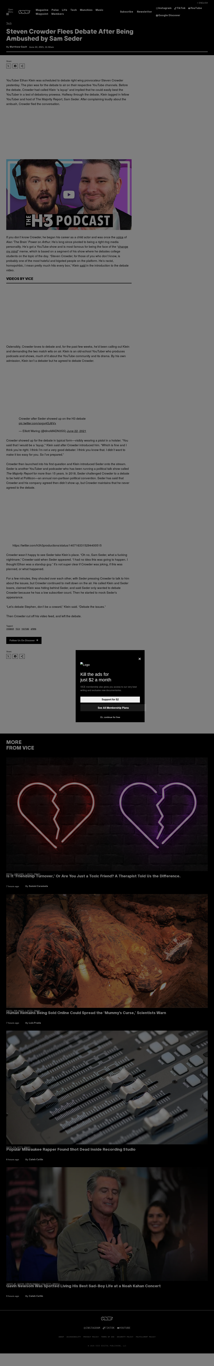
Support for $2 (110, 699)
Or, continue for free (110, 717)
